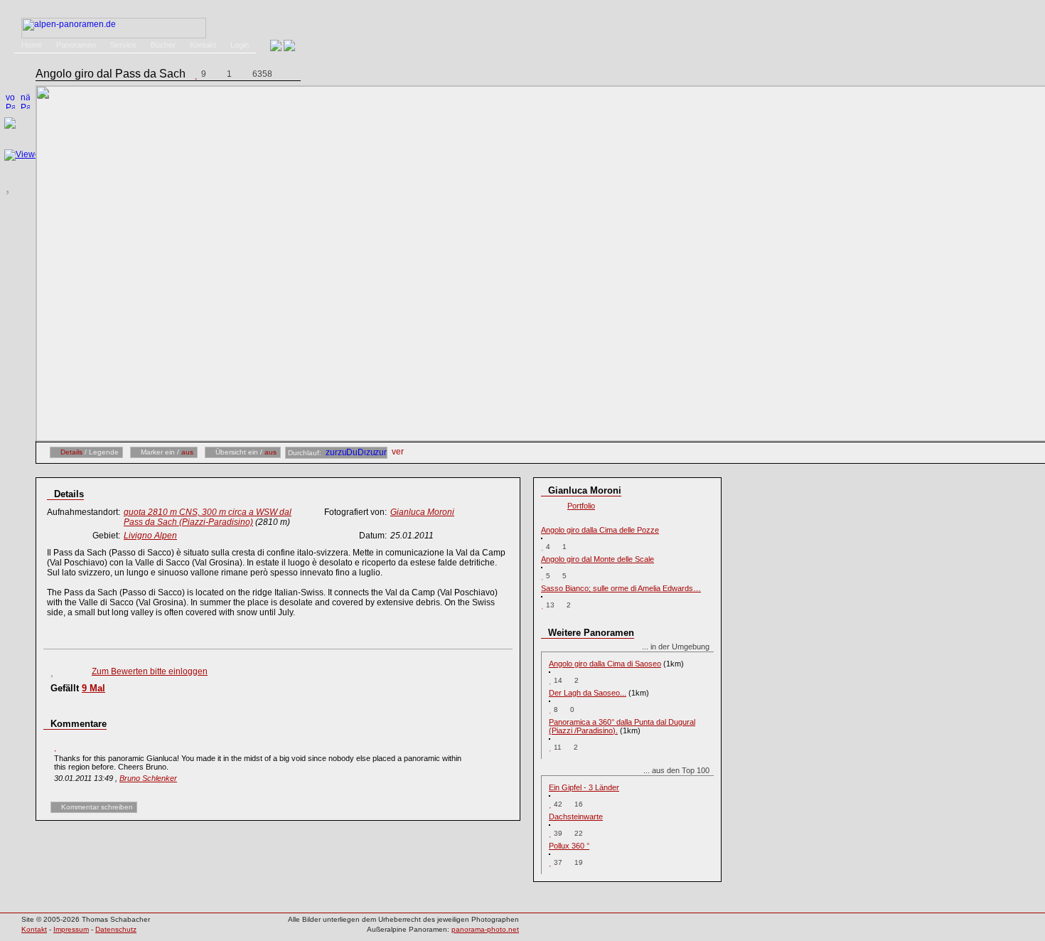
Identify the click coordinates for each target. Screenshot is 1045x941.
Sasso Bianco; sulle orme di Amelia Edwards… (621, 588)
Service (123, 45)
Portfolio (581, 505)
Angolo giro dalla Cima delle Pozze (600, 530)
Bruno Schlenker (148, 778)
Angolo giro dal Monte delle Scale (597, 559)
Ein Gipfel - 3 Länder (584, 787)
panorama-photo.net (485, 929)
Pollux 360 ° (569, 845)
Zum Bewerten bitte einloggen (150, 671)
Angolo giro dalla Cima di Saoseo (605, 663)
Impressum (71, 929)
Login (239, 45)
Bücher (163, 45)
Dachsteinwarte (576, 816)
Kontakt (203, 45)
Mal (93, 688)
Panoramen (76, 45)
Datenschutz (115, 929)
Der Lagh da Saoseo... (587, 693)
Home (31, 45)
